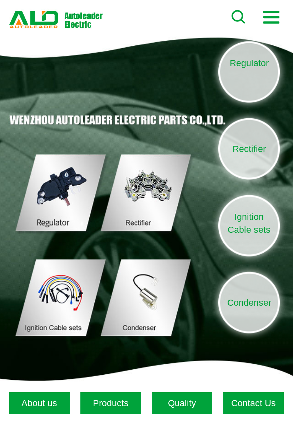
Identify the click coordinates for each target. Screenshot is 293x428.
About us (39, 403)
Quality (182, 403)
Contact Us (253, 403)
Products (111, 403)
